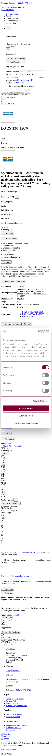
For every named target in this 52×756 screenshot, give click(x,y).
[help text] (17, 197)
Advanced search (8, 97)
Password (27, 77)
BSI (2, 101)
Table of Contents (10, 239)
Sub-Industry (9, 439)
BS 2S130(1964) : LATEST (33, 312)
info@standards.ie (13, 671)
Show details (38, 401)
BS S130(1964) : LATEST (33, 314)
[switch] (45, 375)
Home (3, 99)
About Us (20, 7)
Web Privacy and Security (16, 706)
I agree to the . (16, 576)
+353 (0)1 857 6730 (25, 3)
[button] (5, 453)
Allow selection (26, 416)
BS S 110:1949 (28, 316)
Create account (13, 615)
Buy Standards (12, 14)
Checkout (8, 593)
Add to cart (9, 233)
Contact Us (10, 730)
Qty (2, 515)
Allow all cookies (26, 408)
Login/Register (14, 62)
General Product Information (14, 281)
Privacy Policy (12, 701)
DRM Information (13, 728)
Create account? (18, 82)
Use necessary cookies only (26, 423)
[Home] (7, 10)
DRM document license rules (24, 552)
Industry (7, 433)
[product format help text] (15, 500)
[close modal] (8, 49)
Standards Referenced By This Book (17, 324)
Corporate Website (8, 7)
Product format (7, 500)
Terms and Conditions (15, 699)
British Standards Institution (12, 223)
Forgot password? (25, 80)
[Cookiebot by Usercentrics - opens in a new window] (38, 331)
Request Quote (7, 618)
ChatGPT (7, 446)
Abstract (7, 262)
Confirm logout (19, 58)
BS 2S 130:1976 (7, 104)
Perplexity (17, 446)
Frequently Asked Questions (17, 725)
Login (9, 82)
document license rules (21, 576)
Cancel (9, 58)
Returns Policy (12, 703)
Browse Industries (13, 717)
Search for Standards (14, 714)
